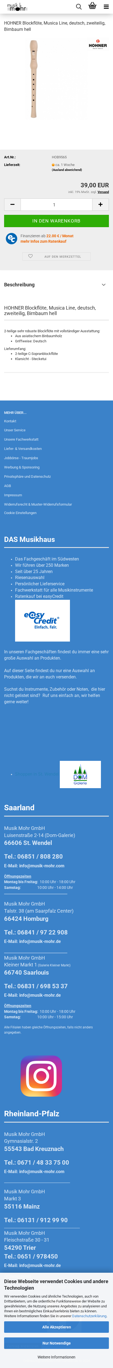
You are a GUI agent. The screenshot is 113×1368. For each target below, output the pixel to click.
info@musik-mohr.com (41, 865)
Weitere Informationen (56, 1357)
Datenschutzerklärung (89, 1316)
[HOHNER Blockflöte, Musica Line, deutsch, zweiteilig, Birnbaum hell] (56, 78)
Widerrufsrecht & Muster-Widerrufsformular (38, 504)
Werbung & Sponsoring (21, 467)
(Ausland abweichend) (67, 170)
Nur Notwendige (57, 1343)
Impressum (13, 495)
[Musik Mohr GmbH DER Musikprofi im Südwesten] (13, 7)
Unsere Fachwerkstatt (21, 439)
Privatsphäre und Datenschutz (27, 476)
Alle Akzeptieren (56, 1327)
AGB (7, 486)
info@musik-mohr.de (40, 941)
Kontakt (10, 421)
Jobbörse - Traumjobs (21, 458)
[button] (12, 204)
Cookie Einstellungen (20, 513)
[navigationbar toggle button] (106, 7)
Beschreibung (19, 284)
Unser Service (15, 430)
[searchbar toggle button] (79, 7)
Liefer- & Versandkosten (23, 449)
